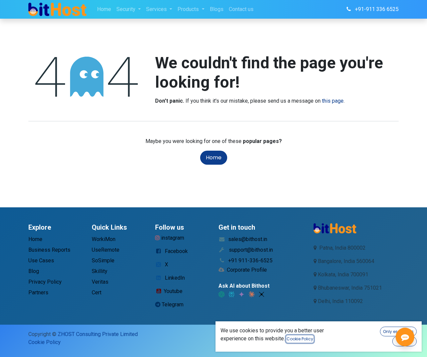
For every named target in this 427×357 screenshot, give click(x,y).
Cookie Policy (44, 342)
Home (214, 157)
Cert (96, 292)
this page (333, 101)
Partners (38, 292)
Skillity (99, 271)
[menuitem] (104, 9)
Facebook (176, 251)
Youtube (173, 291)
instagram (172, 238)
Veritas (100, 282)
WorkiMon (103, 239)
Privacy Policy (45, 282)
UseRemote (105, 250)
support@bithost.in (251, 250)
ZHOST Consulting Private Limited (98, 334)
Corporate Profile (247, 270)
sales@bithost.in (247, 239)
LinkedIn (175, 278)
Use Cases (41, 260)
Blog (33, 271)
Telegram (172, 304)
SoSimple (103, 260)
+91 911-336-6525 (250, 260)
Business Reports (49, 250)
